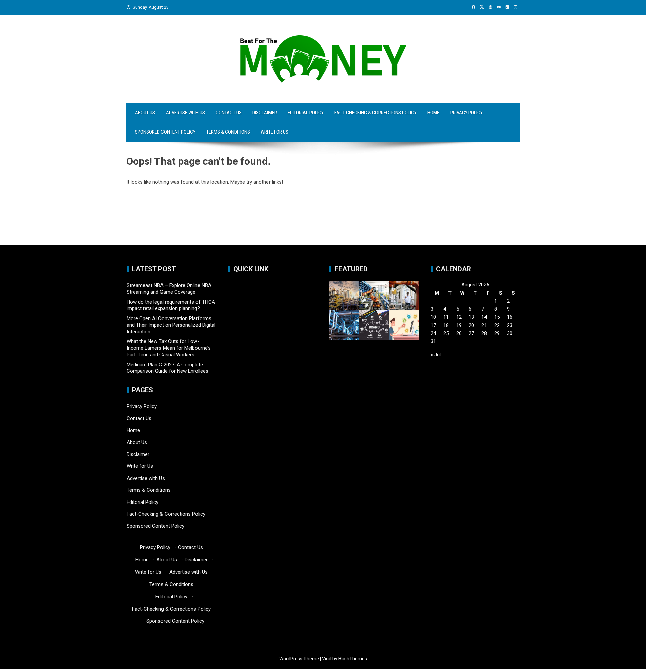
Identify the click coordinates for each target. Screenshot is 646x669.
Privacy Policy (466, 113)
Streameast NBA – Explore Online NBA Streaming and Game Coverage (169, 288)
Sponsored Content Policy (165, 132)
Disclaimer (264, 113)
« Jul (436, 355)
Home (433, 113)
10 (433, 317)
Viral (326, 658)
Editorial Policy (306, 113)
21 (484, 325)
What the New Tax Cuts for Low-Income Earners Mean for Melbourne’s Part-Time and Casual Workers (169, 348)
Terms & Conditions (228, 132)
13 (471, 317)
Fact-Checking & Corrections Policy (375, 113)
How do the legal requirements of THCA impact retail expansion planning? (171, 305)
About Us (145, 113)
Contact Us (229, 113)
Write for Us (274, 132)
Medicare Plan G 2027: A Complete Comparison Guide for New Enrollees (167, 368)
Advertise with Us (185, 113)
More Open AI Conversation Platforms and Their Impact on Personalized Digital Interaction (171, 325)
